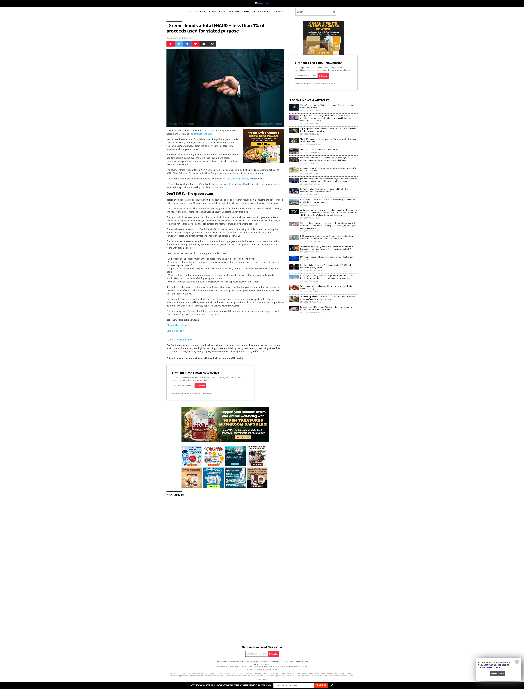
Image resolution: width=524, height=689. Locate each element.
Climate (203, 345)
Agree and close (497, 673)
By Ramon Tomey (316, 302)
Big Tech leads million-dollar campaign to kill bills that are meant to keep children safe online (326, 190)
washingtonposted (263, 12)
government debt (225, 348)
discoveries (265, 345)
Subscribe (321, 685)
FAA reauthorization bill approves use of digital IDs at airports (327, 257)
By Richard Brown (316, 271)
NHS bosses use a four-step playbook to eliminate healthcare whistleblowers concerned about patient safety (327, 237)
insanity (191, 351)
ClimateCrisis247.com (177, 325)
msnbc (246, 12)
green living (262, 348)
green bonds (248, 348)
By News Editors (315, 144)
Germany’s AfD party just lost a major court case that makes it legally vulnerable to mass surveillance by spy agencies (327, 277)
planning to (219, 184)
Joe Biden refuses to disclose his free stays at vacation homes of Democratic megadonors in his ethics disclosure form (328, 180)
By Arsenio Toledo (316, 184)
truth (263, 351)
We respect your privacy (248, 666)
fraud (196, 348)
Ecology (276, 345)
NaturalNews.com (175, 331)
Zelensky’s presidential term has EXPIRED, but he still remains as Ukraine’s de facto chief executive (327, 298)
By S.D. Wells (314, 134)
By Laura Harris (315, 195)
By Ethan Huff (314, 110)
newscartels (282, 12)
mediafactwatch (217, 12)
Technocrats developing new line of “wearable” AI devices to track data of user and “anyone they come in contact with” (326, 247)
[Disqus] (225, 533)
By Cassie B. (314, 163)
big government (190, 345)
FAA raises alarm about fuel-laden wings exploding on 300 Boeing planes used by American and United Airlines (325, 159)
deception (200, 12)
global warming (207, 348)
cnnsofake (234, 12)
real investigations (235, 351)
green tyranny (179, 351)
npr (189, 12)
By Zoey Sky (314, 205)
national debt (218, 351)
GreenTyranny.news (209, 314)
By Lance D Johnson (316, 241)
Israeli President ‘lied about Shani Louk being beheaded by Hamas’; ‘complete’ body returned (326, 308)
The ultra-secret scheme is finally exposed (319, 149)
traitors (256, 351)
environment (173, 348)
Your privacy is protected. (180, 393)
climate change (216, 345)
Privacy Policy (262, 680)
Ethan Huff (187, 38)
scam (248, 351)
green (238, 348)
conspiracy (230, 345)
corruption (242, 345)
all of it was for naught (202, 134)
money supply (203, 351)
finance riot (186, 348)
